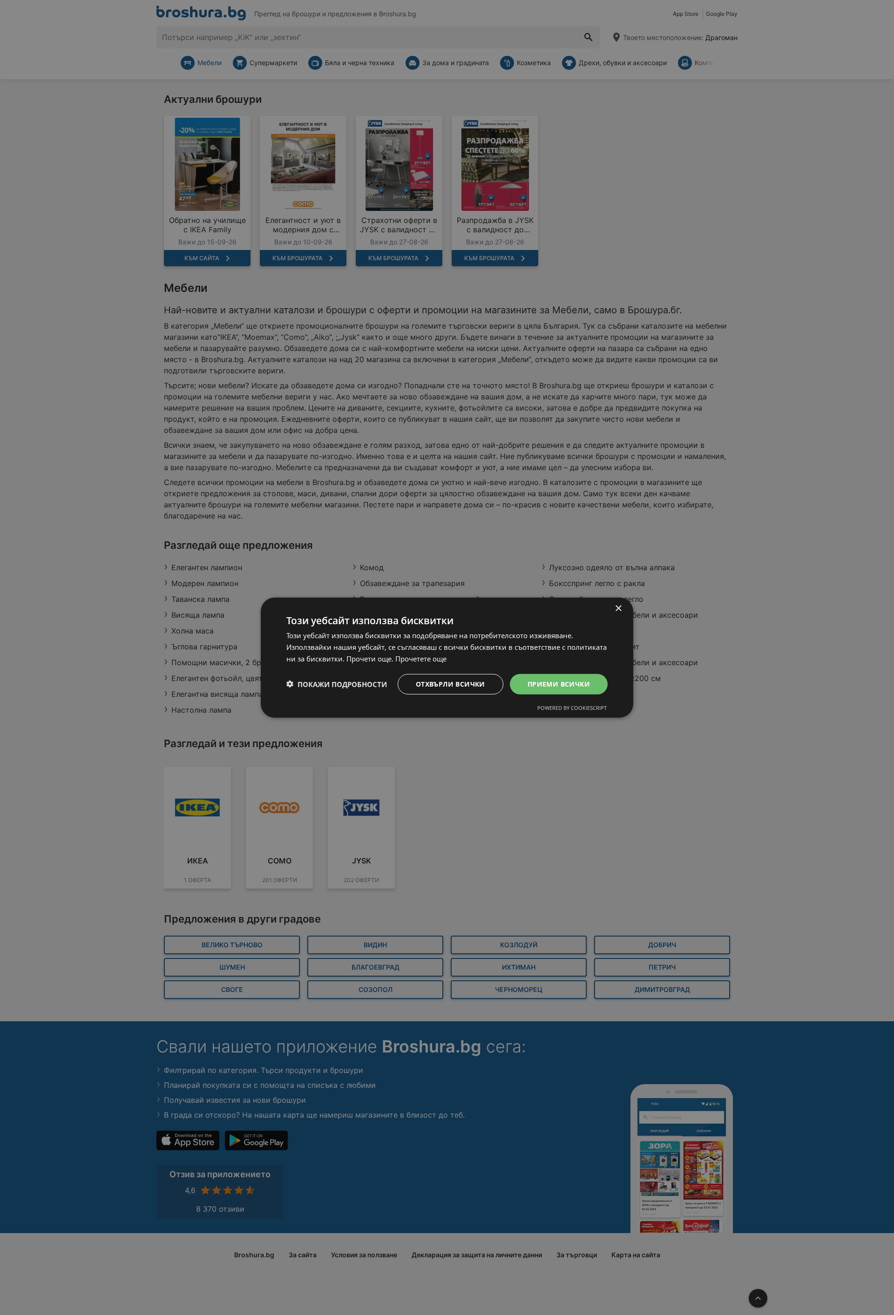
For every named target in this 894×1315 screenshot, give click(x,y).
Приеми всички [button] (559, 683)
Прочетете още (421, 658)
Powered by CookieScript (572, 707)
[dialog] (447, 657)
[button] (336, 684)
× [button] (618, 608)
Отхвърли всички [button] (450, 683)
